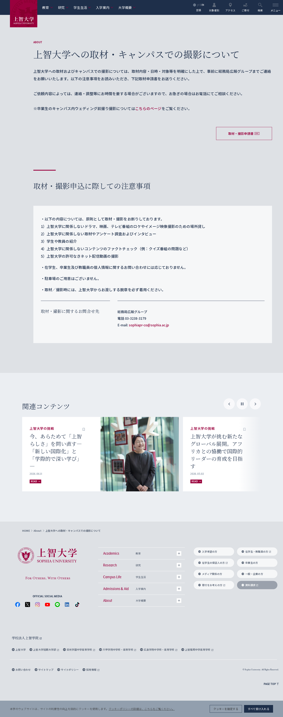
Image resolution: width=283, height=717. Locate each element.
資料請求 (250, 585)
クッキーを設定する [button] (225, 709)
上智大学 (21, 649)
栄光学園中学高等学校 (80, 649)
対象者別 (214, 10)
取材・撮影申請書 (241, 133)
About (37, 42)
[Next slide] (255, 403)
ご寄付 (245, 10)
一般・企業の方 (254, 574)
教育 (47, 7)
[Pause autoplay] (242, 403)
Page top (270, 684)
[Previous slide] (229, 403)
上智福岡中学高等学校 (198, 649)
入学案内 (104, 7)
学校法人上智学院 (25, 638)
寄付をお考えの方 (212, 585)
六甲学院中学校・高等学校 (118, 649)
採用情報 (91, 669)
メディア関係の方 (212, 574)
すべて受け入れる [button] (258, 709)
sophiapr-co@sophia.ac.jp (149, 324)
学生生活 (82, 7)
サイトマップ (46, 669)
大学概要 (127, 7)
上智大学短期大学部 (45, 649)
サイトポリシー (70, 669)
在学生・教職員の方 (256, 551)
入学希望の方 (209, 551)
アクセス (230, 10)
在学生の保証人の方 (213, 562)
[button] (84, 428)
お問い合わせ (23, 669)
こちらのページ (148, 108)
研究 (63, 7)
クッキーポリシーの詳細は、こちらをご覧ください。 (142, 709)
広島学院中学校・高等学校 (159, 649)
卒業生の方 (251, 562)
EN (203, 4)
